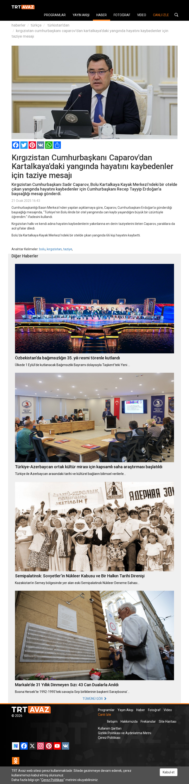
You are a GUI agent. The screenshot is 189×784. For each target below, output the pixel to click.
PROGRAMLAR (55, 15)
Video (168, 710)
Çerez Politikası (109, 737)
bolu (42, 249)
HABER (101, 15)
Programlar (106, 710)
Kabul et (168, 772)
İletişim (112, 721)
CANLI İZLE (161, 15)
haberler (19, 25)
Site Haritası (167, 721)
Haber (140, 710)
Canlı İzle (104, 714)
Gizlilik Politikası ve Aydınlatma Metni (124, 733)
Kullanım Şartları (109, 728)
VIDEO (141, 15)
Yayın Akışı (125, 710)
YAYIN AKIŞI (81, 15)
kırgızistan (54, 249)
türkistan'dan (58, 25)
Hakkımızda (129, 721)
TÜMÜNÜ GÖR (93, 699)
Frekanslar (148, 721)
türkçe (36, 25)
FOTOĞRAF (122, 15)
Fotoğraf (154, 710)
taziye (67, 249)
